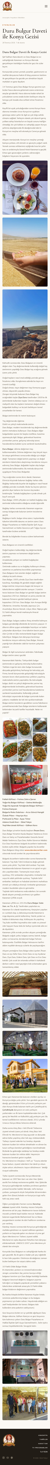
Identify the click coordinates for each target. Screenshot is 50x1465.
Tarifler (43, 1439)
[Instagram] (3, 1458)
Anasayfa (5, 18)
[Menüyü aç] (46, 6)
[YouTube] (8, 1458)
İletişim (44, 1452)
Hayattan (13, 18)
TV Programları (40, 1448)
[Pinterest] (12, 1458)
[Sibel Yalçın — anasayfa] (7, 6)
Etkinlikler (21, 18)
